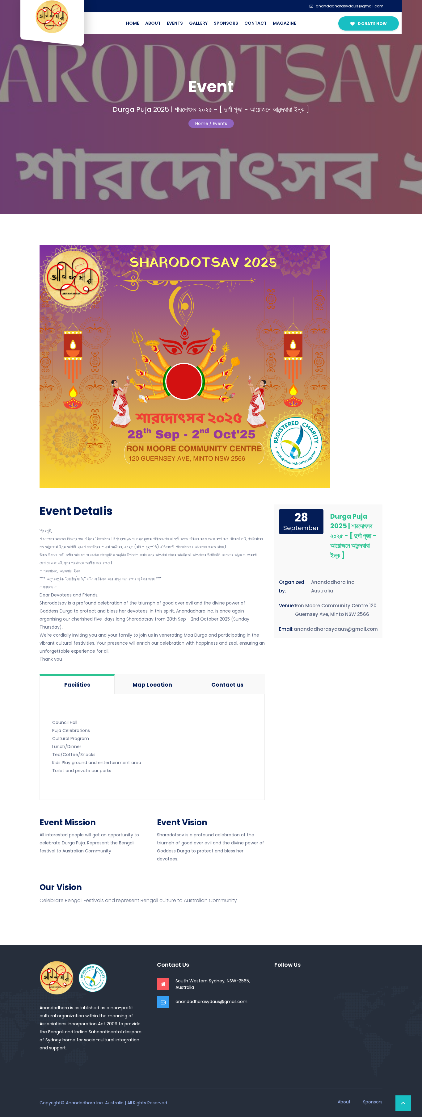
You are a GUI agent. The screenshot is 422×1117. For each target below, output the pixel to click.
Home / (203, 123)
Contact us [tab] (227, 684)
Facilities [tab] (77, 684)
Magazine (284, 23)
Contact (255, 23)
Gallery (198, 23)
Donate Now (372, 23)
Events (175, 23)
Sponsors (226, 23)
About (153, 23)
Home (132, 23)
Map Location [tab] (152, 684)
